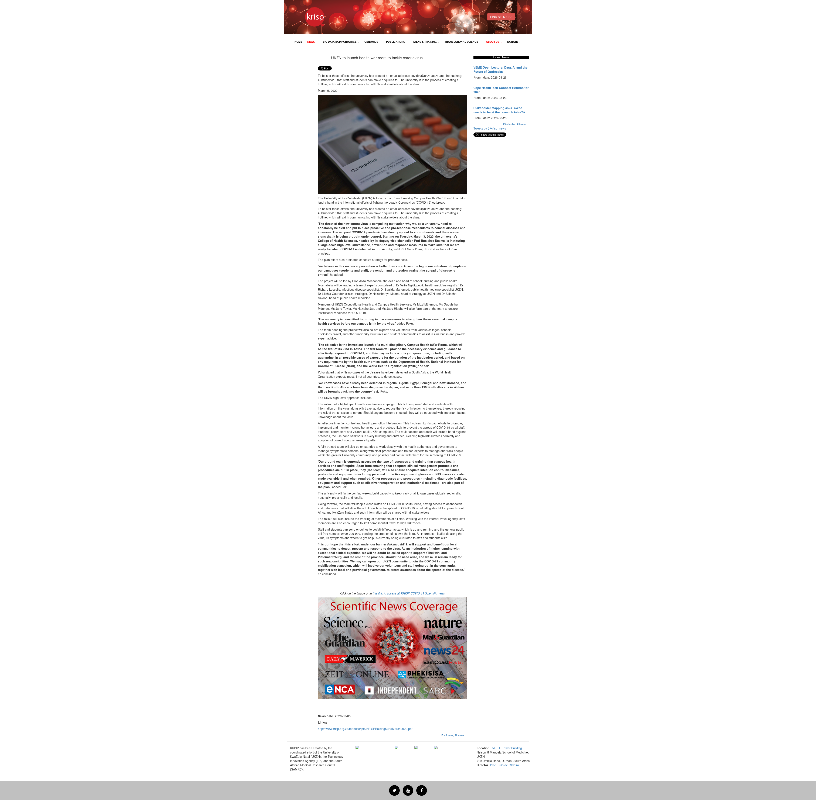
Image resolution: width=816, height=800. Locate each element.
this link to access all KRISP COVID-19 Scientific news (409, 593)
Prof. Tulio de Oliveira (504, 765)
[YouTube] (408, 790)
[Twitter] (394, 790)
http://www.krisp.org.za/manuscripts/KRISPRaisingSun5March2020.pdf (365, 729)
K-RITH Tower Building (507, 748)
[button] (312, 41)
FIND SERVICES (501, 17)
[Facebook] (421, 790)
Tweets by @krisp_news (489, 128)
